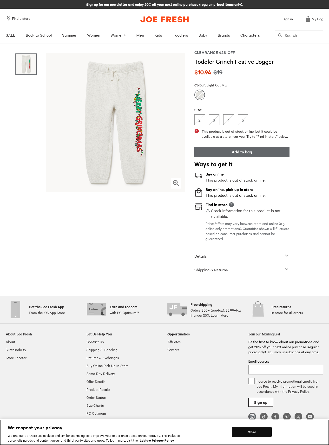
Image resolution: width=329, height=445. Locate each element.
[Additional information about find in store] (231, 205)
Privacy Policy (298, 391)
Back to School (39, 35)
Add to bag (242, 152)
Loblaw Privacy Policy (157, 440)
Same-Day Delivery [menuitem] (100, 373)
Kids (158, 35)
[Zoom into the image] (176, 183)
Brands (224, 35)
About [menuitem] (10, 341)
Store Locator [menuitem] (16, 357)
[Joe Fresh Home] (164, 19)
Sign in (288, 18)
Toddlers (180, 35)
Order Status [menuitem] (96, 397)
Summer (69, 35)
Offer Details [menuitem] (95, 381)
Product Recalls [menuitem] (98, 389)
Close (252, 432)
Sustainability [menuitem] (16, 349)
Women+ (118, 35)
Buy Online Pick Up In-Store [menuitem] (107, 365)
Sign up (261, 402)
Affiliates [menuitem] (174, 341)
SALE (10, 35)
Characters (250, 35)
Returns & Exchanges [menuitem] (102, 357)
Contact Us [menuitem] (95, 341)
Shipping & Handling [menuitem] (102, 349)
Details (200, 256)
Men (140, 35)
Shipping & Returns (211, 269)
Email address (259, 361)
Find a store (21, 18)
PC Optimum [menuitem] (96, 413)
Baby (202, 35)
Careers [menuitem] (173, 349)
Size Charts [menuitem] (95, 405)
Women (93, 35)
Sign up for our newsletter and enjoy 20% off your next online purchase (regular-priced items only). (164, 4)
